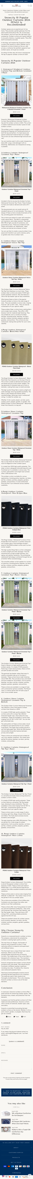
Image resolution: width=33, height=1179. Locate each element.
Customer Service (16, 1152)
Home (4, 10)
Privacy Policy (9, 1079)
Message (4, 1060)
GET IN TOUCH (16, 1162)
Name (3, 1045)
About (16, 1147)
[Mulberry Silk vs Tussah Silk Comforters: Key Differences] (6, 1129)
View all (16, 1107)
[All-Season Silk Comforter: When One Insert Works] (6, 1121)
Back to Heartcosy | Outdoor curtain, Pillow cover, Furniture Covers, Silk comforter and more (16, 1092)
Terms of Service (19, 1079)
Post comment (16, 1073)
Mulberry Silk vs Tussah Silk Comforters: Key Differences (21, 1132)
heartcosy (10, 14)
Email (3, 1052)
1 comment (16, 14)
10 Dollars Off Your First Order (16, 1142)
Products (16, 1157)
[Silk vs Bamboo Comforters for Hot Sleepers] (6, 1113)
